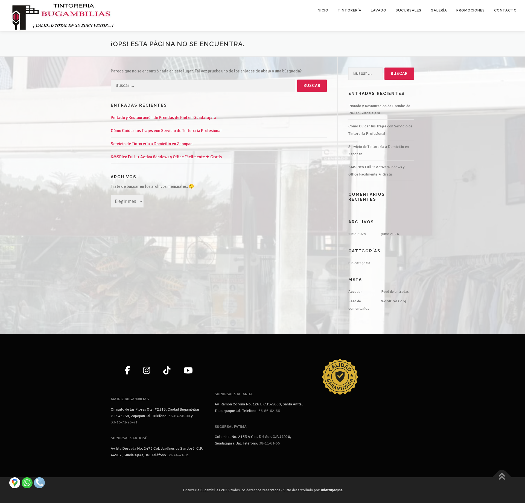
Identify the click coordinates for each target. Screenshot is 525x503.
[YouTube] (188, 371)
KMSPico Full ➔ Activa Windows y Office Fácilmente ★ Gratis (166, 157)
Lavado (378, 10)
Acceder (355, 291)
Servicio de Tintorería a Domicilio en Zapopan (151, 144)
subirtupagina (331, 490)
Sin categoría (359, 263)
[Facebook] (127, 371)
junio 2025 (357, 234)
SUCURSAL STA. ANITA (234, 394)
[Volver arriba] (502, 477)
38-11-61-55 (269, 443)
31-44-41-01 (178, 455)
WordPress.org (393, 301)
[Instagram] (146, 371)
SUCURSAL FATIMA (231, 426)
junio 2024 (390, 234)
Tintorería (349, 10)
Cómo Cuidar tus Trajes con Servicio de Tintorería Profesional (166, 130)
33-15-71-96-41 (124, 422)
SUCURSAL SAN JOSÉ (129, 438)
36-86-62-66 (269, 410)
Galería (439, 10)
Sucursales (408, 10)
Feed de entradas (395, 291)
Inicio (322, 10)
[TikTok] (166, 371)
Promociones (470, 10)
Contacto (505, 10)
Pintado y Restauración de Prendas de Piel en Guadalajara (163, 117)
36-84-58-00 (179, 416)
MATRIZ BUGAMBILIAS (130, 399)
